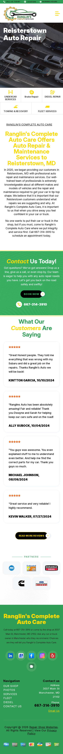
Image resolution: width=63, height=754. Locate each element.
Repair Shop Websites (43, 727)
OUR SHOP (10, 686)
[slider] (14, 347)
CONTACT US (12, 706)
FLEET (7, 698)
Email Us (54, 711)
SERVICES (10, 694)
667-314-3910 (42, 231)
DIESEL (8, 702)
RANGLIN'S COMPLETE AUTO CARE (29, 124)
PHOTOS (9, 690)
